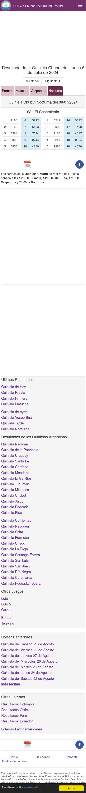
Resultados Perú (14, 715)
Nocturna (55, 90)
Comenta (72, 757)
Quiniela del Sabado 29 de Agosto (27, 643)
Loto (4, 598)
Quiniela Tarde (12, 422)
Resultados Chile (14, 709)
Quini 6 (6, 609)
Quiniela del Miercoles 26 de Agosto (29, 661)
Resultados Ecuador (17, 720)
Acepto (71, 788)
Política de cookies (14, 761)
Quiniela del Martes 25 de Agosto (27, 666)
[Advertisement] (43, 38)
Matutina (22, 90)
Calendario (43, 757)
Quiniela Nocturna (15, 428)
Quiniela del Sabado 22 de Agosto (27, 678)
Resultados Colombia (17, 703)
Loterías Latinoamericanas (22, 728)
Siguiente (51, 81)
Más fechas (10, 684)
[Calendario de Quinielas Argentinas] (27, 164)
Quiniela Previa (13, 392)
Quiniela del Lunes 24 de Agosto (26, 672)
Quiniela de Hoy (13, 386)
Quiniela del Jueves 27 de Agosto (27, 655)
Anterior (34, 81)
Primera (8, 90)
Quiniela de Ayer (14, 411)
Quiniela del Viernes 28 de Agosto (27, 649)
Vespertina (38, 90)
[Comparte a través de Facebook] (79, 164)
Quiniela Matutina (14, 403)
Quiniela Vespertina (16, 417)
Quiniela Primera (14, 398)
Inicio (14, 757)
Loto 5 (6, 604)
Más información (31, 787)
